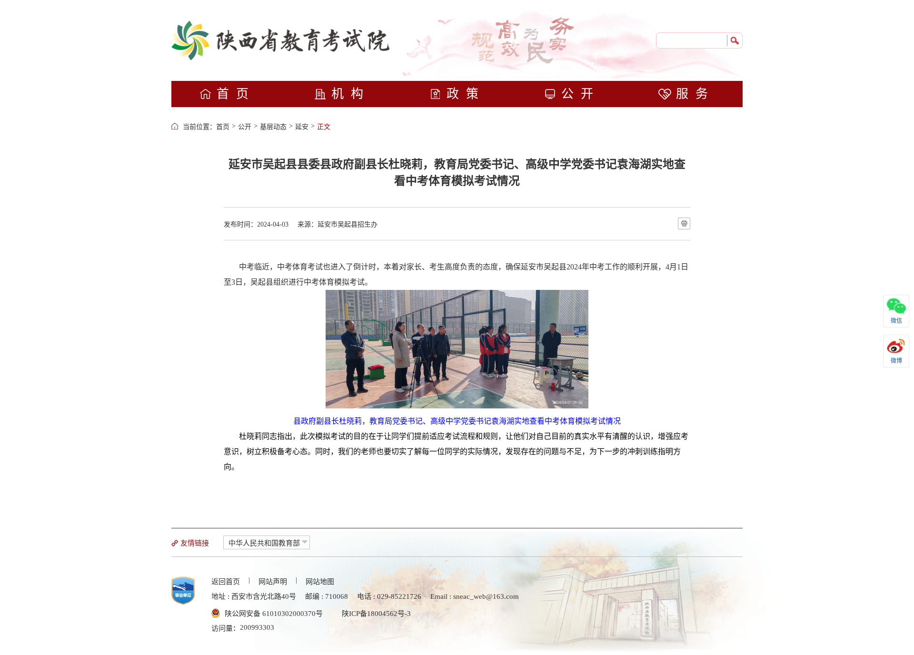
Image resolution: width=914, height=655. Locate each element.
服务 (695, 94)
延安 (301, 126)
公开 (580, 94)
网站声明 (272, 582)
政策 (466, 94)
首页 (236, 94)
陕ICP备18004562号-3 (376, 613)
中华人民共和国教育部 (264, 543)
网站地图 (320, 582)
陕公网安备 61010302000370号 (274, 613)
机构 (350, 94)
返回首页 (225, 582)
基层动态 (273, 126)
